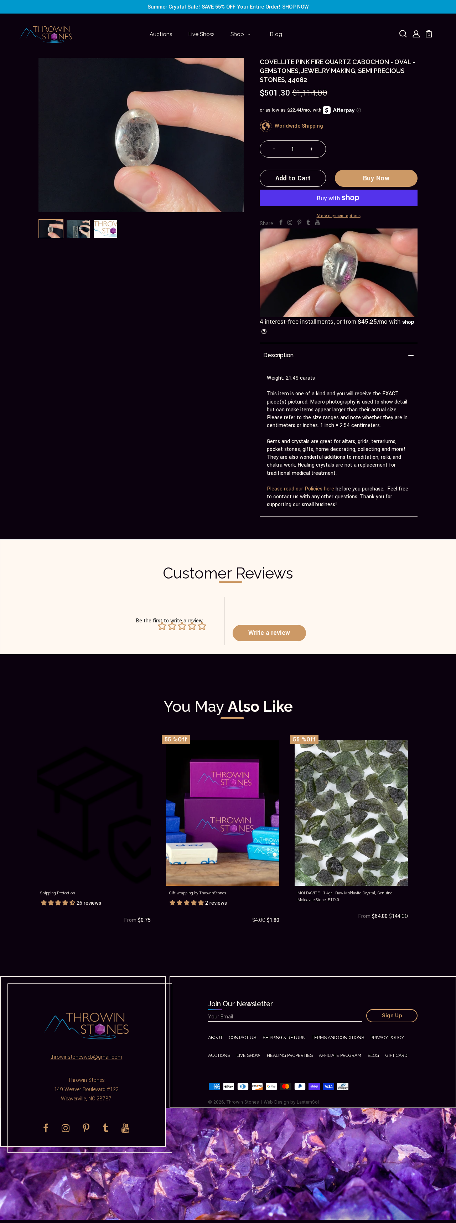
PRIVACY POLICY (387, 1037)
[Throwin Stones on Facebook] (281, 222)
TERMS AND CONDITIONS (338, 1037)
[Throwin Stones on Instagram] (289, 222)
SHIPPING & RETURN (284, 1037)
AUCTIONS (219, 1055)
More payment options (339, 215)
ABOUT (215, 1037)
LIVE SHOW (248, 1055)
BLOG (373, 1055)
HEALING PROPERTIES (290, 1055)
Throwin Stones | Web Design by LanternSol (273, 1102)
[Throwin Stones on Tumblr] (308, 222)
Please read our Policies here (300, 489)
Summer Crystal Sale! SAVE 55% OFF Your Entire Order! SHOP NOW (228, 7)
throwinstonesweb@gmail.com (86, 1057)
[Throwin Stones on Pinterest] (299, 222)
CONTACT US (242, 1037)
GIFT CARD (396, 1055)
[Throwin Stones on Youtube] (317, 222)
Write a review (269, 632)
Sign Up (392, 1015)
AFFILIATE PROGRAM (340, 1055)
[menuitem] (160, 34)
